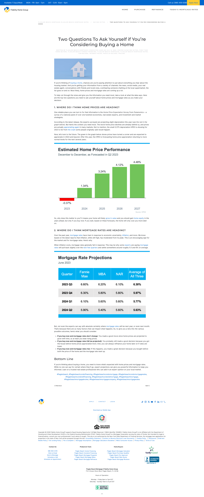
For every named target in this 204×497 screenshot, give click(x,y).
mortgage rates (76, 235)
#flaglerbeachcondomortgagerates (132, 374)
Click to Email (52, 453)
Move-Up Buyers (110, 53)
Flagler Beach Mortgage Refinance (85, 459)
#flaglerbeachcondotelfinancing (78, 377)
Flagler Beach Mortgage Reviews (118, 459)
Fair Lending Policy (55, 440)
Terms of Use (150, 440)
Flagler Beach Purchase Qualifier (118, 453)
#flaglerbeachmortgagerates (128, 379)
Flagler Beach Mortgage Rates (134, 51)
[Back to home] (16, 9)
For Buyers (83, 53)
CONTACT (102, 401)
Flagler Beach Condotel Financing (85, 453)
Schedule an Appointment (52, 459)
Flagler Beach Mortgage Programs (85, 455)
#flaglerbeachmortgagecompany (102, 379)
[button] (102, 494)
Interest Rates (95, 53)
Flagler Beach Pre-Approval (118, 455)
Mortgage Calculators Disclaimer (103, 440)
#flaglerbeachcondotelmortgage (105, 377)
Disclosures (152, 438)
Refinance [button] (158, 10)
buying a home (76, 83)
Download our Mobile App (101, 410)
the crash (71, 130)
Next (147, 385)
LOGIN (112, 401)
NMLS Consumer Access (124, 440)
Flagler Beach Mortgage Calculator (118, 451)
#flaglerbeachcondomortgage (105, 374)
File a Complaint (68, 440)
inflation (125, 235)
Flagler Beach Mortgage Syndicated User (84, 50)
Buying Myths (132, 50)
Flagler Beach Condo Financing (82, 51)
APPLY (91, 401)
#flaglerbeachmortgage (128, 377)
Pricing (121, 53)
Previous (58, 385)
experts (128, 245)
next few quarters (90, 247)
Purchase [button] (139, 10)
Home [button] (125, 10)
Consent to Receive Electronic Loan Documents (118, 438)
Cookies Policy (142, 438)
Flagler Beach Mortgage (108, 51)
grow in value (111, 218)
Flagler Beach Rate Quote (118, 457)
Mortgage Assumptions (83, 440)
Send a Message (52, 455)
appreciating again (71, 127)
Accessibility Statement (93, 438)
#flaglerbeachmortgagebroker (76, 379)
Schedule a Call (53, 457)
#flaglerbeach (62, 374)
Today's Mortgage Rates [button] (184, 10)
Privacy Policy (139, 440)
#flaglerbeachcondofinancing (80, 374)
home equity (139, 218)
